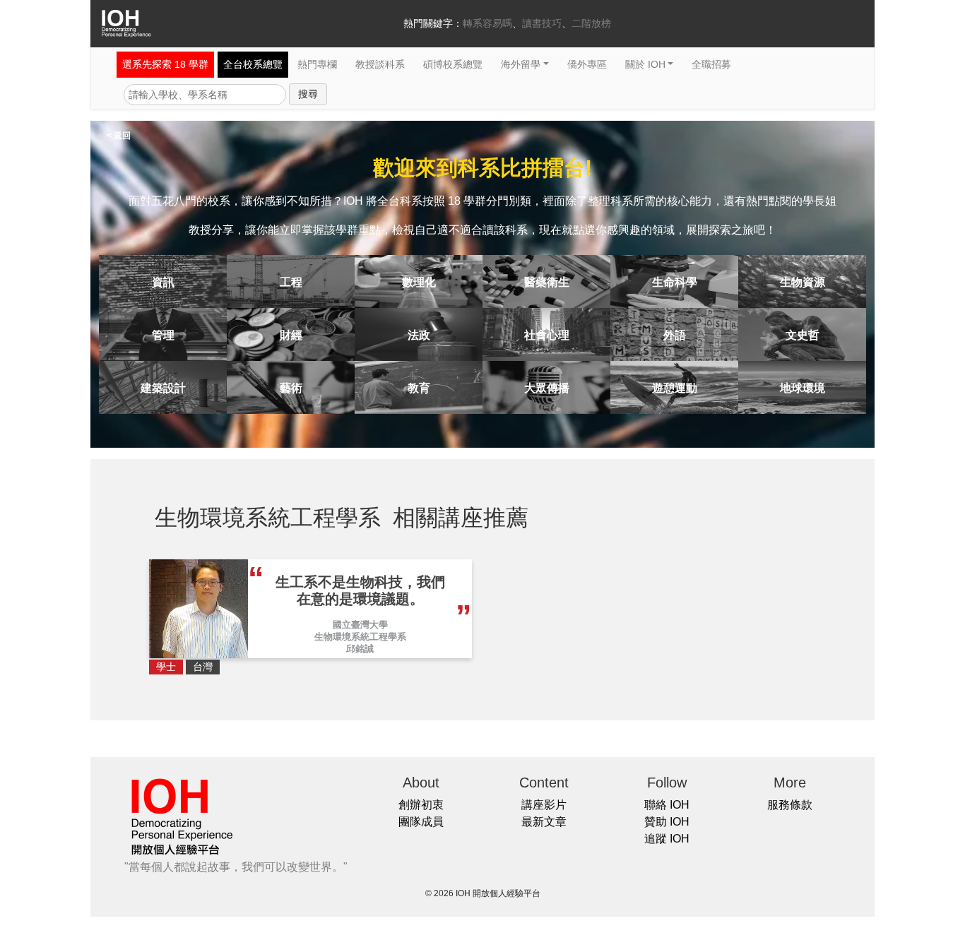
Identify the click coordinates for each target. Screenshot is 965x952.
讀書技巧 (542, 23)
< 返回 (119, 136)
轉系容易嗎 (487, 23)
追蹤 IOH (666, 839)
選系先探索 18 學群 (165, 64)
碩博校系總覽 (452, 64)
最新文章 (544, 822)
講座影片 (544, 805)
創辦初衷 (421, 805)
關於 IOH (645, 64)
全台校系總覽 (253, 64)
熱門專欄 (317, 64)
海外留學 (520, 64)
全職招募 (711, 64)
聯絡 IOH (666, 805)
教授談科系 (380, 64)
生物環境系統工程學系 (360, 636)
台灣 (203, 666)
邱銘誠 (360, 648)
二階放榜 (591, 23)
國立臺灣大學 (360, 624)
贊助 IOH (666, 822)
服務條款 (789, 805)
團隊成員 (421, 822)
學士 (166, 666)
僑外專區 (587, 64)
